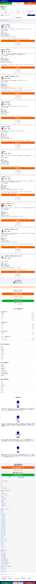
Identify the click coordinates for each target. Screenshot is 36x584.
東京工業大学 (3, 353)
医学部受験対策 (3, 504)
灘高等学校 (2, 375)
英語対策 (2, 513)
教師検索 (14, 5)
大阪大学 (2, 357)
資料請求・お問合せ (19, 296)
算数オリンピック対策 (4, 539)
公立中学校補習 (3, 499)
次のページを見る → (18, 280)
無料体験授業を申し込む (19, 467)
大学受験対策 (3, 503)
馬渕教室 (2, 390)
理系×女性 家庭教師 (4, 564)
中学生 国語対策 (3, 523)
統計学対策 (2, 543)
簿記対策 (2, 544)
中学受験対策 (3, 493)
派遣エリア (2, 486)
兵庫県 (2, 328)
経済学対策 (2, 541)
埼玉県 (2, 318)
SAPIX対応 (18, 12)
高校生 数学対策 (3, 526)
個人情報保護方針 (3, 571)
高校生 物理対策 (3, 531)
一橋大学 (2, 351)
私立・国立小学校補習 (4, 494)
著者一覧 (2, 570)
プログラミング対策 (3, 540)
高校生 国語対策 (3, 527)
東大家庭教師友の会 (4, 1)
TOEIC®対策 (2, 545)
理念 (1, 482)
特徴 (1, 483)
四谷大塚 (2, 386)
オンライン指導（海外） (4, 488)
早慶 (17, 10)
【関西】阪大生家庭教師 (4, 560)
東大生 (6, 10)
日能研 (2, 383)
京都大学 (2, 355)
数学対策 (2, 510)
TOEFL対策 (2, 547)
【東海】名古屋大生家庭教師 (5, 563)
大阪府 (2, 325)
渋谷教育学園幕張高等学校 (4, 373)
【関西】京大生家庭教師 (4, 559)
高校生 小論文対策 (3, 535)
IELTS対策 (2, 548)
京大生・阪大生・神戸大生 (30, 10)
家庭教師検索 (3, 551)
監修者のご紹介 (3, 567)
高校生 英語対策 (3, 528)
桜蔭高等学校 (3, 368)
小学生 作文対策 (3, 519)
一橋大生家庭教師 (3, 556)
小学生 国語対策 (3, 515)
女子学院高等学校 (3, 370)
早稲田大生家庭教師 (3, 554)
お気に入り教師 (3, 552)
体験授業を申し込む (19, 293)
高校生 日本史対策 (3, 532)
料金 (1, 484)
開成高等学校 (3, 364)
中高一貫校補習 (3, 497)
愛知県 (2, 334)
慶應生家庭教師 (3, 555)
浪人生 (2, 507)
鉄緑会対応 (29, 12)
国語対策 (2, 511)
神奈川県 (2, 316)
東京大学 (2, 346)
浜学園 (2, 388)
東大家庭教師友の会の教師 (9, 5)
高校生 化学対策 (3, 530)
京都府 (2, 327)
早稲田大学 (2, 348)
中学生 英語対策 (3, 524)
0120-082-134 (18, 301)
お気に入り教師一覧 (18, 44)
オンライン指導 (6, 12)
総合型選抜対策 (3, 506)
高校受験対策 (3, 500)
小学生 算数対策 (3, 514)
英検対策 (2, 536)
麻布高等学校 (3, 366)
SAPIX (2, 381)
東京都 (2, 314)
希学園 (2, 392)
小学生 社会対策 (3, 518)
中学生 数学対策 (3, 522)
